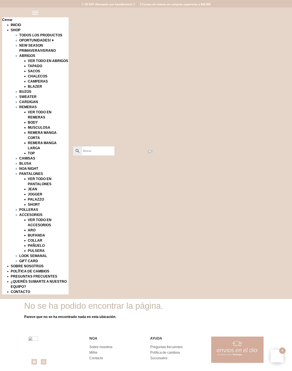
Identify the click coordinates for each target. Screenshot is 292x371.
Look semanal (33, 256)
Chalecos (37, 76)
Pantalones (31, 174)
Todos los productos (40, 35)
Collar (35, 240)
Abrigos (27, 56)
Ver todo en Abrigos (48, 61)
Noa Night (28, 168)
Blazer (35, 86)
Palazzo (36, 199)
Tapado (35, 66)
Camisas (27, 158)
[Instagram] (43, 362)
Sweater (28, 97)
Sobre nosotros (27, 266)
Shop (16, 30)
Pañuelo (36, 245)
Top (31, 153)
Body (33, 122)
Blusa (25, 163)
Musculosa (39, 127)
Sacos (34, 71)
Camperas (38, 81)
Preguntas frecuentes (34, 276)
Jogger (35, 194)
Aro (31, 230)
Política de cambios (30, 271)
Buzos (25, 91)
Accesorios (31, 215)
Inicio (16, 25)
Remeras (28, 107)
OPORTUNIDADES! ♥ (36, 40)
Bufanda (36, 235)
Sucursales (158, 358)
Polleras (28, 209)
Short (34, 204)
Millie (93, 352)
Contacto (20, 292)
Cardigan (28, 102)
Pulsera (36, 251)
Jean (32, 189)
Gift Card (28, 261)
